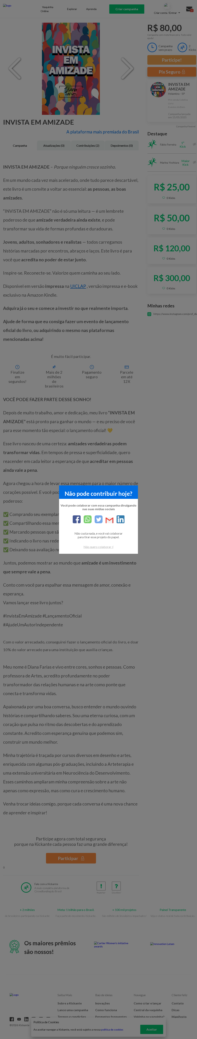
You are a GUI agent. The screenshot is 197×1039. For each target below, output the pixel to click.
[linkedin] (119, 519)
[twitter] (97, 519)
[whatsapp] (86, 519)
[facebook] (77, 519)
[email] (108, 520)
